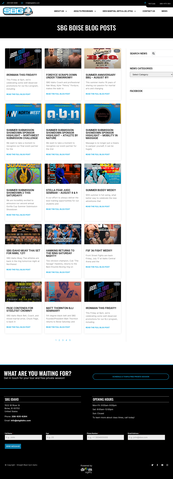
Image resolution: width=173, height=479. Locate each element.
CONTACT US (149, 11)
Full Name (9, 433)
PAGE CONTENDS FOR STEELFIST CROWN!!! (19, 309)
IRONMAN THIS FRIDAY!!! (21, 74)
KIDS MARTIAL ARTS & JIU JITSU (118, 11)
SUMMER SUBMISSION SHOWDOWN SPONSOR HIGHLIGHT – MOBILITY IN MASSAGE (102, 134)
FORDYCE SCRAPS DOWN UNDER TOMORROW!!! (61, 76)
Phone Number (93, 433)
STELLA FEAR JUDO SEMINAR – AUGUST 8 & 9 (62, 191)
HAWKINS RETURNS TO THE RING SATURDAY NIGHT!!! (60, 253)
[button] (153, 53)
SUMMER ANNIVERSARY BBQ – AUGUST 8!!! (101, 76)
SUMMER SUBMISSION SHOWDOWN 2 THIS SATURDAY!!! (20, 193)
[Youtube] (162, 465)
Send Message (13, 446)
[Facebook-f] (145, 3)
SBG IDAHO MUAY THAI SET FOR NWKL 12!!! (23, 252)
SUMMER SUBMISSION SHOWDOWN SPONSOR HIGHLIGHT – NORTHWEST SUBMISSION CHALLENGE (22, 134)
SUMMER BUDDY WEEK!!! (101, 190)
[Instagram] (151, 3)
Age (47, 433)
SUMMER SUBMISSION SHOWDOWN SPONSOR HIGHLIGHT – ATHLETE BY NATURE (62, 134)
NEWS (164, 11)
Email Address (134, 433)
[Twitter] (156, 3)
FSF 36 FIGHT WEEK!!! (99, 250)
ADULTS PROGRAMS (83, 11)
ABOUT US (59, 11)
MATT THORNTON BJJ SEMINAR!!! (59, 309)
